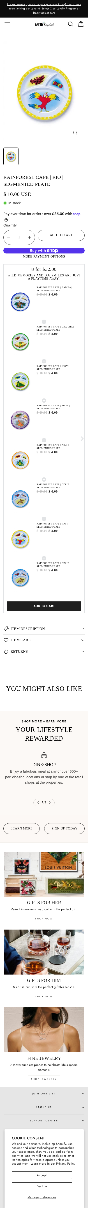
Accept (41, 1175)
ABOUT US (44, 1107)
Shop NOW (44, 996)
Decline (42, 1186)
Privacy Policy (65, 1163)
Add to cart (44, 606)
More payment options (44, 256)
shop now (44, 918)
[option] (44, 8)
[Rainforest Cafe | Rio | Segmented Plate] (44, 91)
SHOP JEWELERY (44, 1079)
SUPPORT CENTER (44, 1120)
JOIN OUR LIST (44, 1093)
